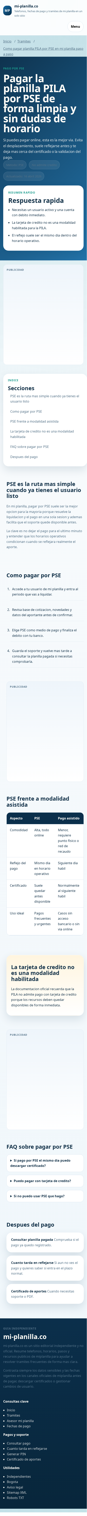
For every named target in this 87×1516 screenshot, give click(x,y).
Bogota (12, 1482)
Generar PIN (16, 1454)
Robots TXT (15, 1498)
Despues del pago (24, 457)
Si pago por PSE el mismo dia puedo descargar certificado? (40, 1163)
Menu (75, 26)
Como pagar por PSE (26, 411)
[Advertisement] (43, 317)
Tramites (24, 41)
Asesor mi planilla (20, 1421)
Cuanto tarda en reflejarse (27, 1448)
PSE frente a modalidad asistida (34, 421)
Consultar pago (18, 1443)
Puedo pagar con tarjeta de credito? (42, 1181)
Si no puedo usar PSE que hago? (39, 1196)
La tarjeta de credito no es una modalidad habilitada (42, 434)
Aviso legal (15, 1487)
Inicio (7, 41)
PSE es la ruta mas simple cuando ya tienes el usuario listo (44, 399)
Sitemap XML (17, 1492)
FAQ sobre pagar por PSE (29, 446)
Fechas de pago (19, 1426)
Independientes (19, 1476)
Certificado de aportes (24, 1459)
